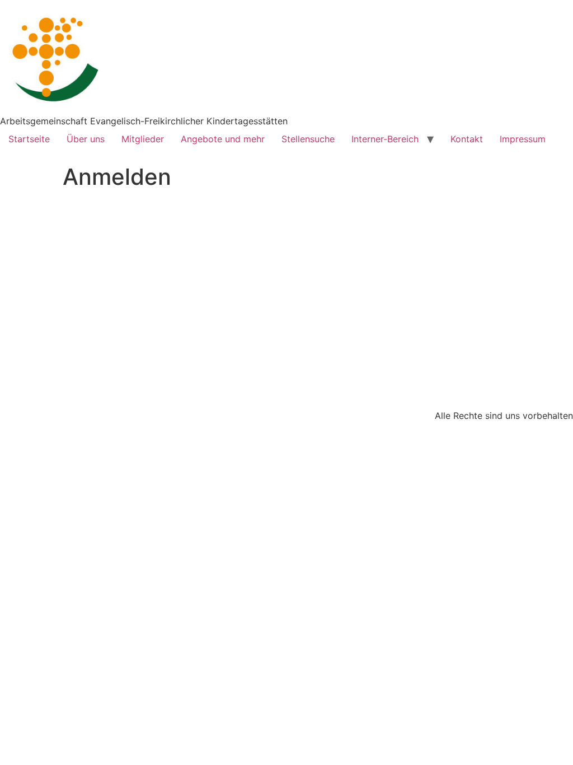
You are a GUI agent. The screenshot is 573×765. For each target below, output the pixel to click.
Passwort (180, 262)
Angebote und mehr (223, 138)
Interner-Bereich (385, 138)
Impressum (523, 138)
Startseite (29, 138)
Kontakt (466, 138)
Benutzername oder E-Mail (215, 214)
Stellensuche (308, 138)
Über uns (86, 138)
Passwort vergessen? (286, 376)
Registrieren (352, 343)
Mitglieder (142, 138)
